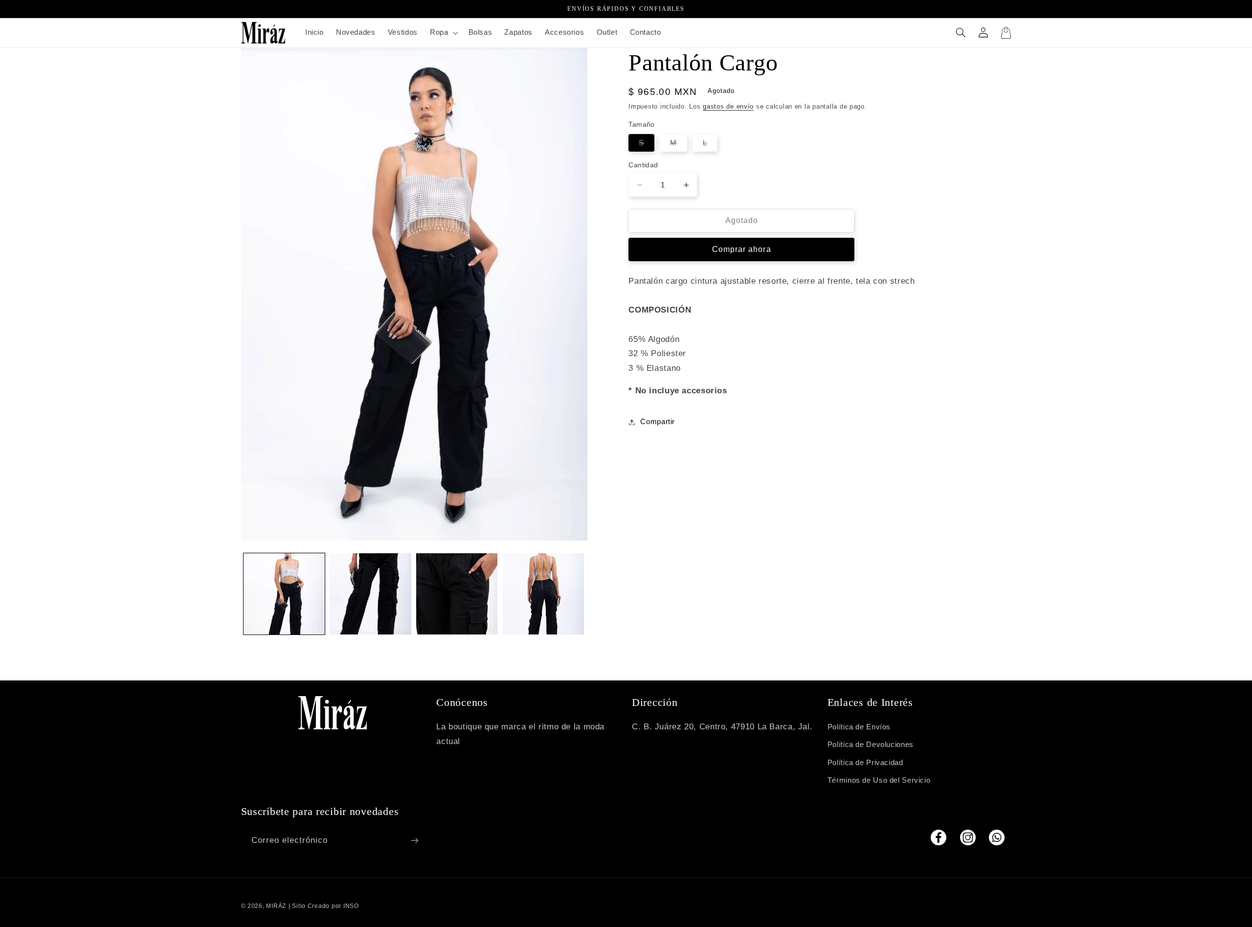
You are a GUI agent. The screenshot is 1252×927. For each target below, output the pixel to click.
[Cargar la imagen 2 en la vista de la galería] (370, 593)
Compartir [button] (657, 422)
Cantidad (643, 165)
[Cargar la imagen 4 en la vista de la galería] (543, 593)
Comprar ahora (741, 249)
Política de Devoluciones (870, 744)
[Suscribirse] (414, 840)
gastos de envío (728, 106)
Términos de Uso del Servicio (879, 780)
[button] (443, 33)
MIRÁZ (276, 906)
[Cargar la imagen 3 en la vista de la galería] (456, 593)
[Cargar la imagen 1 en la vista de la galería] (284, 593)
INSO (351, 906)
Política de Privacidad (865, 763)
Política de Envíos (859, 727)
